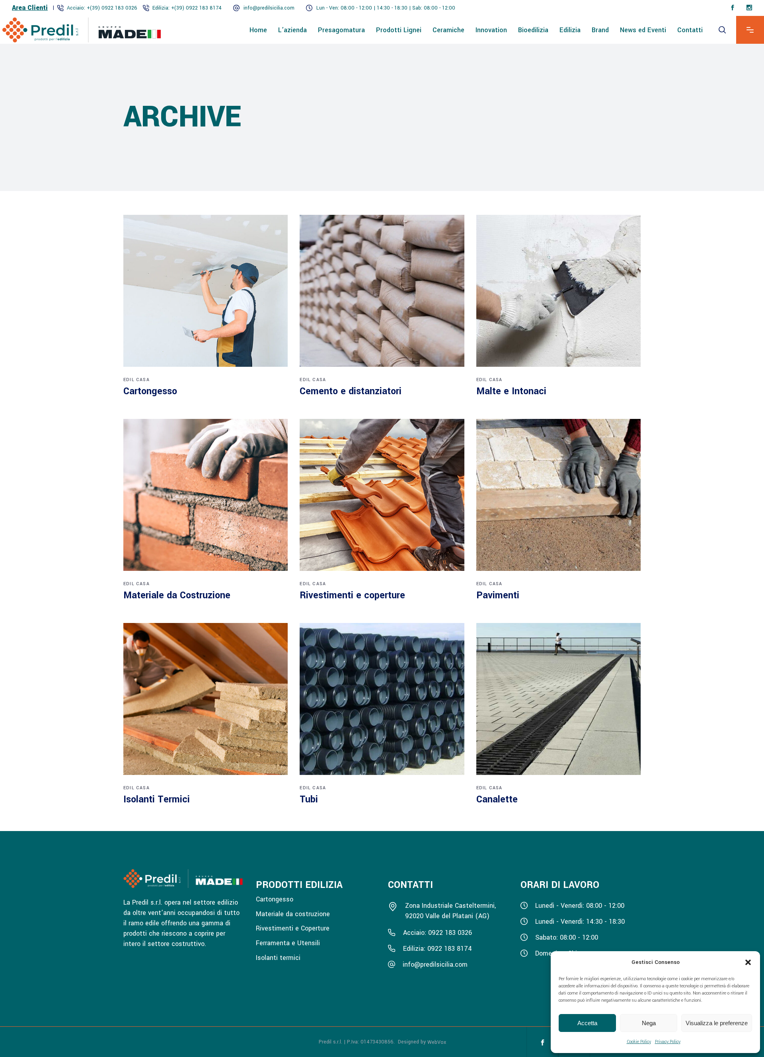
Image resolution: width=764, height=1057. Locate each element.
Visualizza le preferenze (717, 1023)
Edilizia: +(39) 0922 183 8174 (187, 8)
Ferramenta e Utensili (288, 943)
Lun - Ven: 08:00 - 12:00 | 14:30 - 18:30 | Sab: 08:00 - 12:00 (385, 8)
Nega (649, 1023)
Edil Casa (136, 380)
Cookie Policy (639, 1042)
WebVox (436, 1042)
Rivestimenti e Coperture (292, 928)
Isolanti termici (278, 957)
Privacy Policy (667, 1042)
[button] (748, 962)
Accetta (587, 1023)
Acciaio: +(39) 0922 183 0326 (102, 8)
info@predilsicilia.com (269, 8)
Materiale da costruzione (293, 913)
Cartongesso (274, 899)
